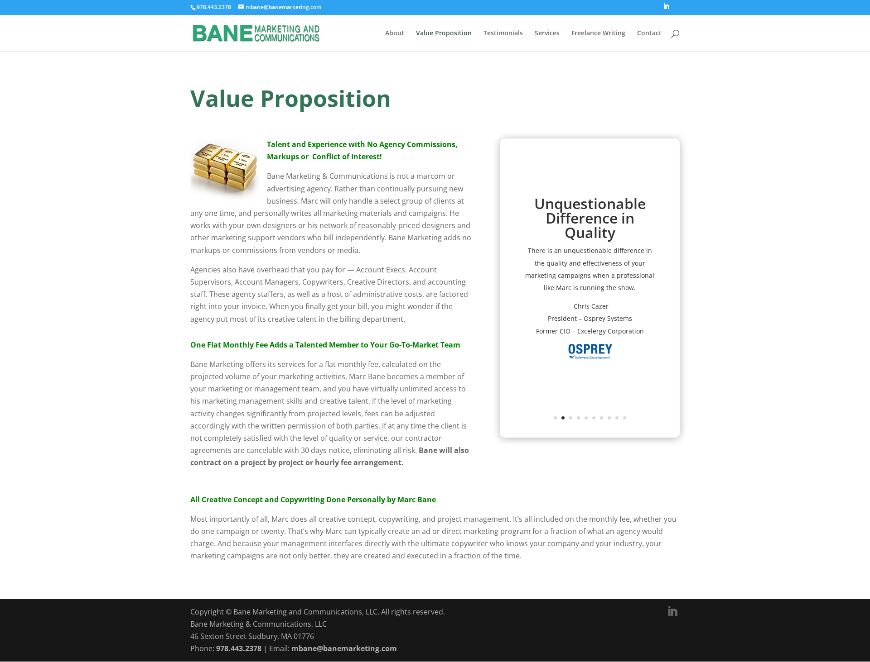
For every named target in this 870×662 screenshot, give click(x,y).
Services (547, 33)
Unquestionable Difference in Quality (590, 218)
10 (624, 417)
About (394, 33)
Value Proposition (444, 33)
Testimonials (503, 33)
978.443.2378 (238, 648)
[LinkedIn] (666, 9)
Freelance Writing (598, 33)
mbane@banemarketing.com (344, 648)
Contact (649, 33)
